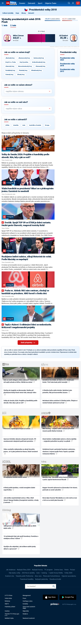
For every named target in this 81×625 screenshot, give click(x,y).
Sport (40, 3)
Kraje (17, 13)
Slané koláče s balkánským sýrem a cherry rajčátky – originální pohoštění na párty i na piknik (59, 440)
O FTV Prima (8, 595)
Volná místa (8, 598)
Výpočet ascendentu (69, 576)
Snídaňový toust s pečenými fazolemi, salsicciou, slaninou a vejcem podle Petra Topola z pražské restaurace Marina (59, 451)
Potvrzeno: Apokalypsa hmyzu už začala (17, 428)
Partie (66, 570)
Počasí (72, 570)
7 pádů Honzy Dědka (56, 573)
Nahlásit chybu (9, 618)
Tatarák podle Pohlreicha (24, 576)
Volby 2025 (68, 573)
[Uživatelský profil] (73, 3)
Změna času (58, 570)
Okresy (23, 13)
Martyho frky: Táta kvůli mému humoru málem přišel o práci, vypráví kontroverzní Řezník (60, 478)
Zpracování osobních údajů (29, 607)
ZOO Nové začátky (28, 573)
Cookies (7, 611)
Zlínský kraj (20, 74)
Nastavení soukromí (29, 618)
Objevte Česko (50, 3)
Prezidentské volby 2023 (67, 59)
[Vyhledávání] (69, 3)
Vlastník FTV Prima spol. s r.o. (12, 614)
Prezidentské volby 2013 (67, 70)
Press (24, 598)
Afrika (7, 125)
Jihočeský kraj (9, 58)
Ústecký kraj (9, 74)
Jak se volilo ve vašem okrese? (18, 85)
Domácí (22, 3)
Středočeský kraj (36, 70)
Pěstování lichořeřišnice (51, 576)
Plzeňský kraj (23, 70)
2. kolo (13, 26)
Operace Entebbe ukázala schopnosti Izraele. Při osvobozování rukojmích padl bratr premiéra (20, 440)
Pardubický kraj (10, 70)
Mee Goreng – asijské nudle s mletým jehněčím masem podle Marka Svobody (58, 430)
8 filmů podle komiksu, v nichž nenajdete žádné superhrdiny (19, 489)
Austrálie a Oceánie (35, 125)
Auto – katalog (41, 573)
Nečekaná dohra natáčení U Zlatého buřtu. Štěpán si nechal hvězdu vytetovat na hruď (60, 402)
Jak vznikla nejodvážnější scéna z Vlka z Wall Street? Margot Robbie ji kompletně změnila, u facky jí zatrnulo (21, 500)
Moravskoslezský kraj (25, 66)
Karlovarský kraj (39, 58)
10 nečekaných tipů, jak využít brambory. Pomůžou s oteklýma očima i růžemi (21, 537)
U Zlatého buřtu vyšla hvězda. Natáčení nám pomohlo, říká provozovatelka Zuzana (57, 391)
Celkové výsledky (7, 13)
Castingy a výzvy (27, 601)
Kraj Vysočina (24, 62)
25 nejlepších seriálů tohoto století (15, 477)
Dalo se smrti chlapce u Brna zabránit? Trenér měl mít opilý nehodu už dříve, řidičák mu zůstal (20, 381)
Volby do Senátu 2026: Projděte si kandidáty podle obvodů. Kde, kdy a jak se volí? (20, 402)
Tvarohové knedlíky (27, 579)
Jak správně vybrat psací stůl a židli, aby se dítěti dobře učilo (20, 527)
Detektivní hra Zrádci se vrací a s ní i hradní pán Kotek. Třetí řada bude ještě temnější (58, 381)
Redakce (25, 614)
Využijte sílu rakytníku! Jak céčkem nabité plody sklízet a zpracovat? (20, 548)
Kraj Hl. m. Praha (10, 62)
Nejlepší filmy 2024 (23, 570)
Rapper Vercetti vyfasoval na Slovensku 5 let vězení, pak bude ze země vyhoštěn (60, 489)
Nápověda (26, 611)
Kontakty (25, 604)
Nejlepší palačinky (41, 579)
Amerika (15, 125)
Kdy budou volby (14, 573)
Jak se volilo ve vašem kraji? (17, 52)
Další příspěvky (27, 343)
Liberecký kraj (9, 66)
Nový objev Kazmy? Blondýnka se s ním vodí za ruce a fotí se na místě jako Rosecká (60, 499)
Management (27, 595)
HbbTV (7, 604)
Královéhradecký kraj (38, 62)
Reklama (7, 601)
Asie (23, 125)
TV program (48, 570)
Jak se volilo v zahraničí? (15, 119)
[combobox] (27, 91)
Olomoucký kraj (40, 66)
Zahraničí (31, 3)
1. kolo (4, 26)
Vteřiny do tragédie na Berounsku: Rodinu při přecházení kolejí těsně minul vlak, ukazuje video (20, 391)
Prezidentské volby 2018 (67, 65)
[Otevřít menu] (2, 3)
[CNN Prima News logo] (11, 3)
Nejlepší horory (37, 570)
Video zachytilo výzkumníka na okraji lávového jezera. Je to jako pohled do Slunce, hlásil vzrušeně (21, 450)
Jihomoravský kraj (24, 58)
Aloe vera (38, 576)
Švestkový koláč (55, 579)
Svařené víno (9, 576)
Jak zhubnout (10, 570)
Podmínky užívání (10, 606)
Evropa (47, 125)
